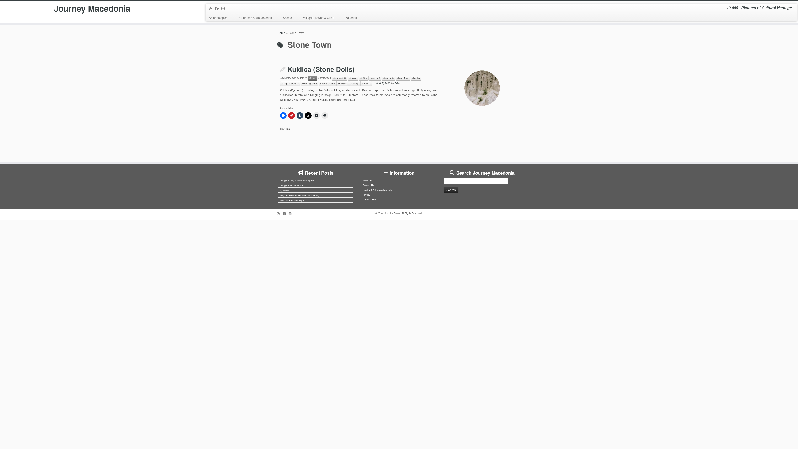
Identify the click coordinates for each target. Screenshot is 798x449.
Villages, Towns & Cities (319, 18)
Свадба (366, 83)
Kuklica (363, 78)
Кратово (342, 83)
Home (281, 33)
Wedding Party (309, 83)
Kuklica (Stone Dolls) (321, 69)
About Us (367, 180)
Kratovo (353, 78)
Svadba (416, 78)
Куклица (355, 83)
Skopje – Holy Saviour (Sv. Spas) (297, 180)
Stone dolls (388, 78)
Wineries (351, 18)
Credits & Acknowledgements (377, 189)
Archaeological (219, 18)
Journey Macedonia (92, 8)
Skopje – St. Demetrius (291, 185)
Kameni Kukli (339, 78)
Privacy (366, 194)
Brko (397, 83)
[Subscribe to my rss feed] (212, 8)
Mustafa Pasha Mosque (292, 200)
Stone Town (403, 78)
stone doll (375, 78)
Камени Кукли (327, 83)
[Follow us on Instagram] (224, 8)
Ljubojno (284, 190)
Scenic (288, 18)
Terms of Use (369, 199)
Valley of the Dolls (290, 83)
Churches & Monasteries (256, 18)
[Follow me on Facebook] (218, 8)
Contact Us (368, 185)
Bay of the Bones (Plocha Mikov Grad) (299, 195)
